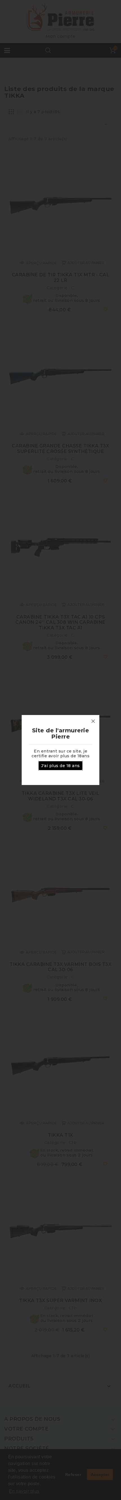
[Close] (93, 721)
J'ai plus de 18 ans (60, 765)
